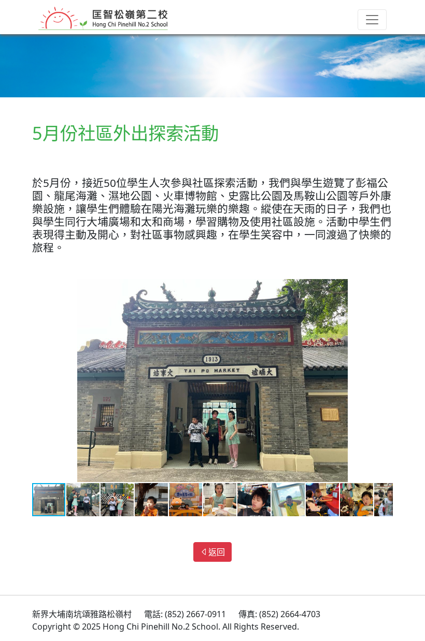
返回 (216, 552)
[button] (383, 288)
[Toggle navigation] (372, 19)
